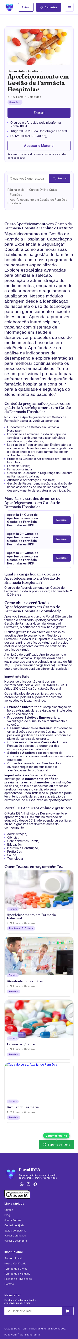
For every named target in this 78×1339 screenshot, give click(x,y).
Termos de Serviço (15, 1268)
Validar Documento (15, 1240)
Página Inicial (16, 189)
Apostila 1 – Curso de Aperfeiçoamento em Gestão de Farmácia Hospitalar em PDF (22, 520)
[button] (69, 7)
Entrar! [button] (39, 113)
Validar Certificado (15, 1235)
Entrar (26, 7)
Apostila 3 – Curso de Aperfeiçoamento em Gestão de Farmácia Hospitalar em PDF (22, 558)
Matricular (61, 520)
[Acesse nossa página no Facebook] (35, 1184)
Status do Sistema (15, 1230)
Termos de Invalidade (17, 1273)
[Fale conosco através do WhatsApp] (21, 1184)
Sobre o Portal (13, 1258)
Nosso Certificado (15, 1263)
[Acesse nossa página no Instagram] (28, 1184)
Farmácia (16, 194)
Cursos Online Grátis (43, 189)
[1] (68, 1311)
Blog (7, 1215)
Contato (9, 1284)
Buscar (62, 178)
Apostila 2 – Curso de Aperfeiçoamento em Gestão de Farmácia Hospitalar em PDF (22, 539)
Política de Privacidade (18, 1278)
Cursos (8, 1209)
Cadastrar (51, 7)
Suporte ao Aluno (58, 1144)
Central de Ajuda (14, 1225)
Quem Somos (12, 1220)
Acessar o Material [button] (39, 146)
